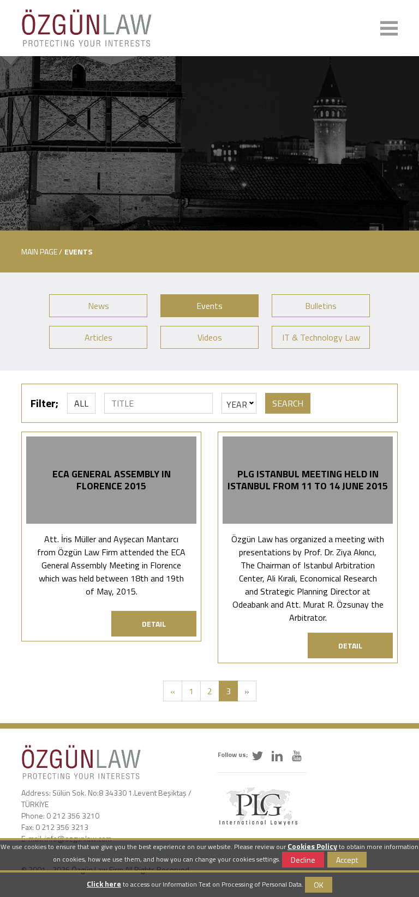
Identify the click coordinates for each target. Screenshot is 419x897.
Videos (209, 337)
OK (319, 884)
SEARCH (287, 403)
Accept (347, 859)
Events (209, 305)
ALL (81, 403)
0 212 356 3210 (72, 815)
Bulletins (321, 305)
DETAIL (154, 623)
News (98, 305)
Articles (98, 337)
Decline (303, 859)
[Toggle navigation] (389, 28)
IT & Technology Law (321, 337)
